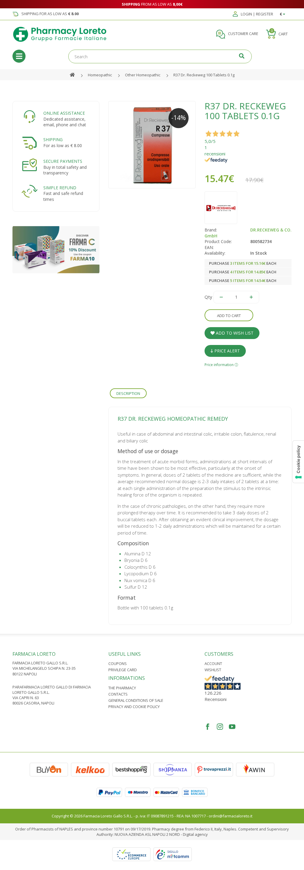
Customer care (242, 34)
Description (128, 393)
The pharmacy (122, 688)
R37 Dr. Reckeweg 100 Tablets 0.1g (204, 75)
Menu (19, 56)
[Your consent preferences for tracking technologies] (298, 462)
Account (213, 663)
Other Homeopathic (142, 75)
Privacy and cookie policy (134, 706)
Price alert (226, 351)
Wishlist (213, 669)
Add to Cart (229, 315)
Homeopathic (100, 75)
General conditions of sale (135, 700)
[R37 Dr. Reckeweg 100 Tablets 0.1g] (151, 144)
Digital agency (195, 834)
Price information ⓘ (221, 364)
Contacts (118, 694)
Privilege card (122, 669)
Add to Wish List (234, 333)
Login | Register (256, 14)
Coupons (117, 663)
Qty (208, 297)
